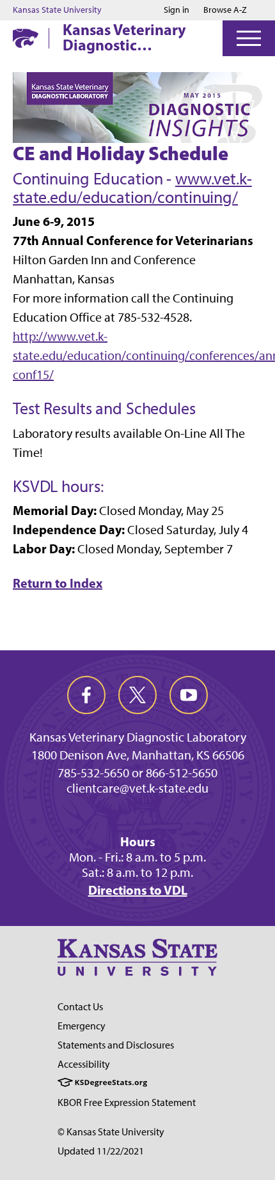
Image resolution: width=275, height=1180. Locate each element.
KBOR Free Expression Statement (127, 1102)
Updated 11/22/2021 (101, 1151)
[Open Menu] (249, 38)
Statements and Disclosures (116, 1045)
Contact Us (80, 1007)
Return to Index (57, 583)
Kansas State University (57, 10)
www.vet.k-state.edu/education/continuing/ (132, 187)
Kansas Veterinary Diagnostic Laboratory (124, 37)
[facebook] (86, 695)
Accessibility (84, 1064)
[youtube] (188, 695)
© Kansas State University (111, 1132)
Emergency (82, 1026)
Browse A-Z (225, 9)
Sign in (176, 10)
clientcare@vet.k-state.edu (137, 788)
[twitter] (137, 695)
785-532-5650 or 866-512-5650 (137, 772)
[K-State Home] (25, 38)
